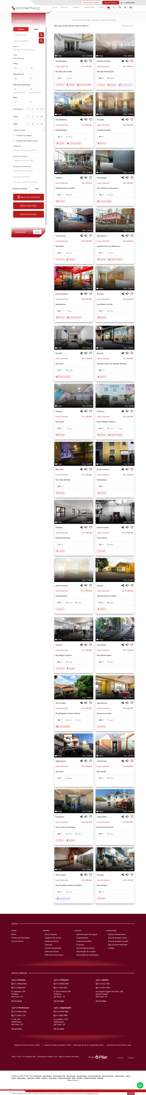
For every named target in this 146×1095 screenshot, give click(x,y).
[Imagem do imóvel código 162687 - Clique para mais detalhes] (73, 745)
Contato (111, 948)
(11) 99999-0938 (19, 984)
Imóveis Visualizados (53, 948)
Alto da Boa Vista (59, 1076)
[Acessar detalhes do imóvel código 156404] (115, 838)
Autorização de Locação (86, 951)
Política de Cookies (92, 1093)
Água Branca (102, 236)
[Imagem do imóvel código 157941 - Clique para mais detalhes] (73, 104)
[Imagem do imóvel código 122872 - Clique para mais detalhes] (115, 570)
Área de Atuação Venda (117, 938)
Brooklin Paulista (90, 1078)
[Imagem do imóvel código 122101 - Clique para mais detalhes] (115, 454)
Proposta (80, 944)
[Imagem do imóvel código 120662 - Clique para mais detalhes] (115, 629)
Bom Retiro (53, 1078)
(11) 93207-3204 (19, 1011)
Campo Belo (102, 817)
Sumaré (59, 178)
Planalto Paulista (103, 61)
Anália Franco (120, 1076)
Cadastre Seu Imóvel (53, 938)
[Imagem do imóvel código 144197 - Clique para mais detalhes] (115, 512)
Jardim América (62, 294)
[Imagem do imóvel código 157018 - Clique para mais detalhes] (73, 220)
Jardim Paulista (103, 469)
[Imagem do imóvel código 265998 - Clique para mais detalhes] (73, 46)
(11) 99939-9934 (62, 984)
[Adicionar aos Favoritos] (90, 61)
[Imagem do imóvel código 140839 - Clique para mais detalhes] (73, 687)
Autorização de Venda (85, 948)
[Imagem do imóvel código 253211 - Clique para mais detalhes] (73, 454)
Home (54, 7)
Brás (73, 1078)
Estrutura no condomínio (22, 166)
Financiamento (82, 938)
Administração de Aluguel (86, 934)
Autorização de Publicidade (87, 955)
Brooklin (100, 294)
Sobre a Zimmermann (117, 934)
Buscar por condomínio (30, 197)
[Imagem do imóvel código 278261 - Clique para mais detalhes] (115, 338)
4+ (42, 109)
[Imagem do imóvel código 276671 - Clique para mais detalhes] (73, 801)
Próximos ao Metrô (24, 135)
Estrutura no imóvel (20, 156)
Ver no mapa (16, 1001)
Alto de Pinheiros (94, 1076)
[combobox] (28, 150)
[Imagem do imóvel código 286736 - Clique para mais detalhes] (73, 338)
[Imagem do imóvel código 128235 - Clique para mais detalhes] (115, 687)
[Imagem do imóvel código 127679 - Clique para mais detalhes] (115, 220)
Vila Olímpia (101, 178)
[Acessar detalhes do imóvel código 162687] (74, 782)
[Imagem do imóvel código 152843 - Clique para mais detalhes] (115, 859)
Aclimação (37, 1076)
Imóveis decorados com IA (27, 141)
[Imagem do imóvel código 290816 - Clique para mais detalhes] (73, 512)
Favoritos (48, 944)
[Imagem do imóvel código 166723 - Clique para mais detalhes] (73, 629)
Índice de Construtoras (54, 955)
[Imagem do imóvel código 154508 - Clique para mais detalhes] (115, 104)
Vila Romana (61, 236)
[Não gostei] (86, 61)
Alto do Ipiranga (108, 1076)
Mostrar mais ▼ (73, 1080)
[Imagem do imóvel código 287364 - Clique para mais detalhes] (115, 745)
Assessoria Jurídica (83, 941)
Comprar (21, 29)
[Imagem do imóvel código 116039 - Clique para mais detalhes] (73, 570)
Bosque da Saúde (64, 1078)
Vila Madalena (61, 61)
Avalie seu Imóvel (52, 941)
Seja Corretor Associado (118, 944)
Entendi (130, 1093)
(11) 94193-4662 (62, 1011)
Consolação (101, 645)
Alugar (36, 29)
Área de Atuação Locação (118, 941)
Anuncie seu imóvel (91, 2)
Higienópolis (61, 761)
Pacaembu (60, 817)
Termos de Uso (17, 941)
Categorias (17, 146)
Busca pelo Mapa (29, 205)
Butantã (100, 353)
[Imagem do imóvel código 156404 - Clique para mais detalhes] (115, 801)
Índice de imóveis (30, 214)
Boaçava (45, 1078)
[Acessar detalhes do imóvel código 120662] (115, 666)
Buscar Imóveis (111, 2)
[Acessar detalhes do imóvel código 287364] (115, 782)
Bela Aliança (21, 1078)
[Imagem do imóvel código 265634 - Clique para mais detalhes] (115, 46)
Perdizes (59, 411)
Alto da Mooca (82, 1076)
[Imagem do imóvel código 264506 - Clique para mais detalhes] (73, 162)
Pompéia (100, 120)
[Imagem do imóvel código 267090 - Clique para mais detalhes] (73, 396)
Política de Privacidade (20, 938)
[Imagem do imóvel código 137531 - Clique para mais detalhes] (73, 278)
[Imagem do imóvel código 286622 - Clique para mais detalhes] (73, 859)
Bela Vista (59, 469)
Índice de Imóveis (52, 951)
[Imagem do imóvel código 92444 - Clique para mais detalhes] (115, 396)
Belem (38, 1078)
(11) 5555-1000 (104, 984)
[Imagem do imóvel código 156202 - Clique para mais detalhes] (115, 278)
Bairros (15, 46)
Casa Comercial (18, 58)
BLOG (101, 7)
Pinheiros (101, 411)
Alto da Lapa (61, 703)
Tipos (15, 55)
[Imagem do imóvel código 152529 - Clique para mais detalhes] (115, 162)
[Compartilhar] (81, 61)
